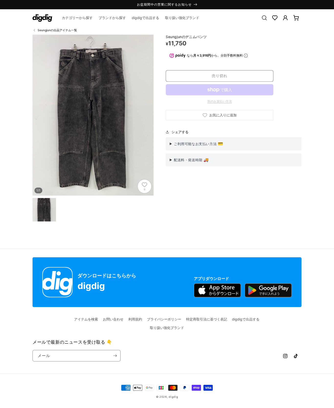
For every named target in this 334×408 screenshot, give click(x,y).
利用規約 (135, 319)
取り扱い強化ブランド (167, 328)
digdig (173, 396)
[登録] (115, 355)
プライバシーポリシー (164, 319)
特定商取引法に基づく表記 (206, 319)
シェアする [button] (180, 132)
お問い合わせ (113, 319)
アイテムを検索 (86, 319)
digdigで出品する (245, 319)
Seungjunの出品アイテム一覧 (57, 30)
